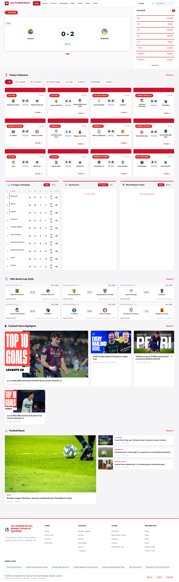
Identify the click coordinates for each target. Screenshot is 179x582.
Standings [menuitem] (64, 3)
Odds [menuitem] (73, 3)
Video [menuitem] (95, 3)
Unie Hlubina (16, 234)
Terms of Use (150, 551)
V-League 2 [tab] (37, 82)
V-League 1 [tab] (21, 82)
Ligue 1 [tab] (110, 82)
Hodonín (14, 219)
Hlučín (13, 265)
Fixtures (48, 539)
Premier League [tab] (55, 82)
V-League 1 (103, 185)
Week (161, 185)
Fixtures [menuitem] (53, 3)
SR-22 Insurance (135, 567)
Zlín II (13, 258)
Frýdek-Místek (16, 227)
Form (53, 185)
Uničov (13, 211)
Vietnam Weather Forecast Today (86, 567)
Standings (48, 543)
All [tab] (10, 82)
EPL (111, 185)
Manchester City (117, 547)
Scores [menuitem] (44, 3)
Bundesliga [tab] (96, 82)
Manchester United (118, 535)
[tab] (64, 53)
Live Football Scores (14, 567)
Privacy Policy (150, 547)
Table (47, 185)
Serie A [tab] (82, 82)
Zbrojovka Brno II (17, 250)
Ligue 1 (80, 547)
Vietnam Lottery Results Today (113, 567)
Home (47, 531)
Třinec (13, 204)
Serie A (81, 539)
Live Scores (49, 535)
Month (168, 185)
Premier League (84, 531)
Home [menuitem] (36, 3)
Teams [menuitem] (80, 3)
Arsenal (114, 543)
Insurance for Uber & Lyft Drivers (157, 567)
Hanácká (14, 196)
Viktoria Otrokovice (18, 242)
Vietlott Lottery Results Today (37, 567)
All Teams (115, 531)
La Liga (80, 535)
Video (147, 535)
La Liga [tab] (70, 82)
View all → (155, 65)
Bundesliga (82, 543)
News (147, 531)
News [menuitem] (88, 3)
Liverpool (114, 539)
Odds (147, 539)
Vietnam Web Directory (60, 567)
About (147, 543)
